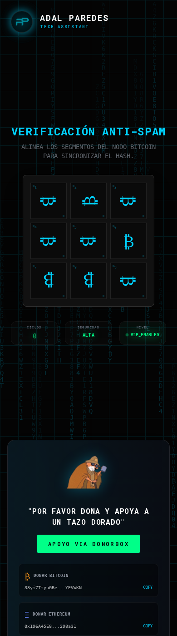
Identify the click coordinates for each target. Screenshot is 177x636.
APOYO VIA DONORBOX (88, 543)
